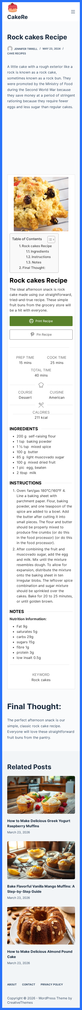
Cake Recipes (16, 53)
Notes (36, 262)
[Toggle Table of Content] (49, 239)
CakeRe (17, 17)
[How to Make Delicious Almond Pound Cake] (41, 926)
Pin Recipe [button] (44, 334)
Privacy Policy (52, 984)
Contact (28, 984)
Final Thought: (34, 268)
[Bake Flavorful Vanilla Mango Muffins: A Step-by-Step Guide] (41, 860)
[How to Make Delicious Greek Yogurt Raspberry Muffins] (41, 795)
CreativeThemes (20, 1002)
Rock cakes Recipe (37, 246)
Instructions (42, 257)
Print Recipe (44, 321)
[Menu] (73, 12)
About (12, 984)
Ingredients (41, 251)
